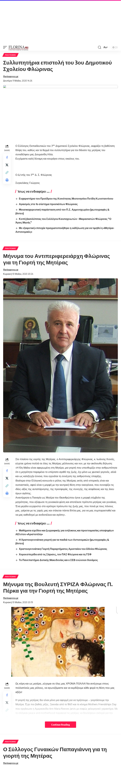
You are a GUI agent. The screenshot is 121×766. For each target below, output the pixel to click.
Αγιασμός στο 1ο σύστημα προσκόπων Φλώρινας (48, 204)
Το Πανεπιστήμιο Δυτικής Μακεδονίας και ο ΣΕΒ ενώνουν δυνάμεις (58, 560)
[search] (99, 47)
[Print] (7, 180)
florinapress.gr (10, 76)
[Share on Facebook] (7, 157)
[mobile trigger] (6, 47)
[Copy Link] (7, 172)
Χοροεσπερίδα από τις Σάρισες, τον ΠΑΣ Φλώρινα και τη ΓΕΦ (55, 554)
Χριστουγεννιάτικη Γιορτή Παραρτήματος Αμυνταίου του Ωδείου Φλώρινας (63, 548)
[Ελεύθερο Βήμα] (19, 47)
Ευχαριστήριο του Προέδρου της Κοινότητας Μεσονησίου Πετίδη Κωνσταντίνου (66, 198)
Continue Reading (60, 724)
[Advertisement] (60, 22)
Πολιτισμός (10, 55)
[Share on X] (7, 165)
